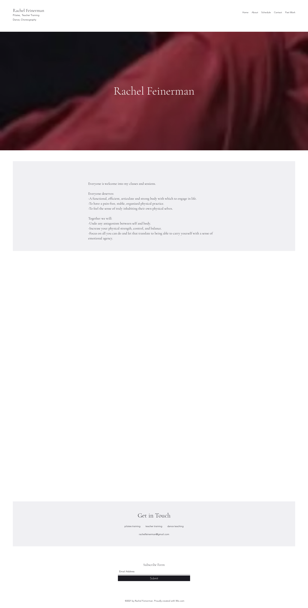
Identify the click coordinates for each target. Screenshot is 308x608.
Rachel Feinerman (28, 10)
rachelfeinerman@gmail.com (154, 534)
